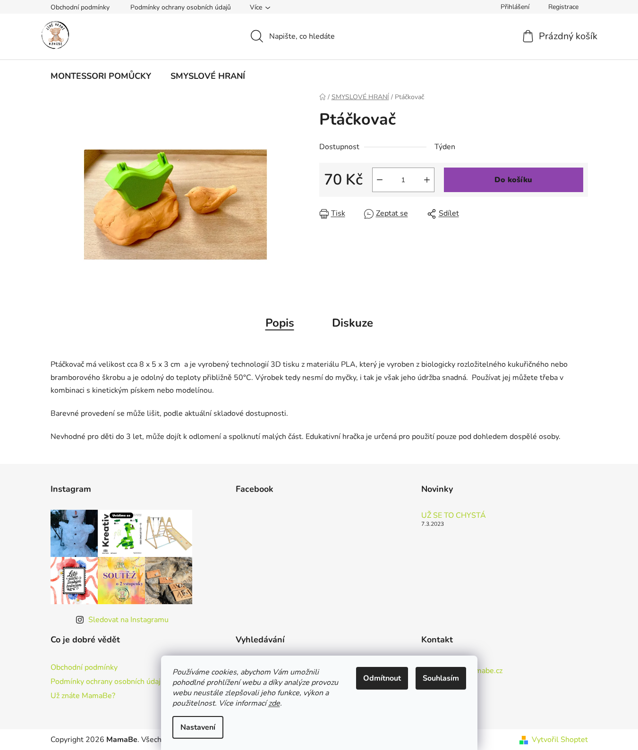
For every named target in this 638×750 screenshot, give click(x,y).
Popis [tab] (279, 322)
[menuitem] (101, 76)
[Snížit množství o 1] (380, 180)
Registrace (563, 6)
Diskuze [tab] (352, 322)
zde (274, 703)
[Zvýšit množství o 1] (427, 180)
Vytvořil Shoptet (560, 739)
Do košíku (513, 180)
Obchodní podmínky (80, 7)
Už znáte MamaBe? (83, 696)
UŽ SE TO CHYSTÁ (453, 516)
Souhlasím (441, 678)
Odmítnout (382, 678)
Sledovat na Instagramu (128, 620)
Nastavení (197, 727)
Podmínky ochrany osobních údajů (180, 7)
